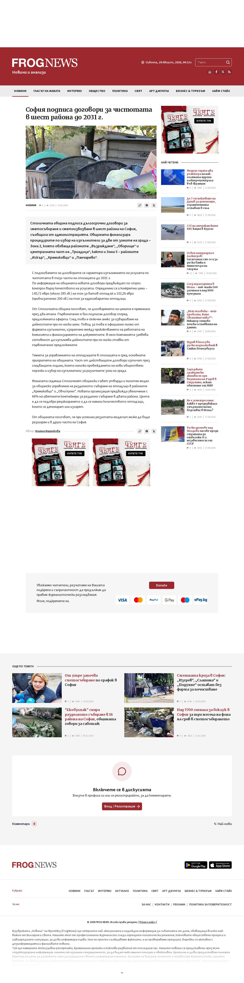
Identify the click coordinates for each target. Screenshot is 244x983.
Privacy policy (148, 922)
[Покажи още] (122, 973)
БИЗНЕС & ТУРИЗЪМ (198, 891)
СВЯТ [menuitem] (138, 91)
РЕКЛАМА (179, 904)
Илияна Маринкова (47, 431)
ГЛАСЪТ (89, 891)
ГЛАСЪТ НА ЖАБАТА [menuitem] (47, 91)
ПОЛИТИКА (140, 891)
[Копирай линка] (139, 205)
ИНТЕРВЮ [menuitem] (74, 91)
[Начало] (209, 71)
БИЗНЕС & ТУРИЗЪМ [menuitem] (190, 91)
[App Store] (220, 865)
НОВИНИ (31, 205)
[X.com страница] (222, 71)
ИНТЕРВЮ (104, 891)
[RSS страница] (229, 71)
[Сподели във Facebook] (146, 205)
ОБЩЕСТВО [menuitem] (97, 91)
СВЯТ (154, 891)
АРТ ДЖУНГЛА (171, 891)
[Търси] (228, 62)
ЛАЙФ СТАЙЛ (223, 891)
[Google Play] (196, 865)
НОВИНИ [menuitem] (20, 91)
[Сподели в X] (154, 205)
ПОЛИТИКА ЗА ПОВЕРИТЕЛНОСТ (210, 904)
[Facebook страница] (216, 71)
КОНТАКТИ (162, 904)
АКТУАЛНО (122, 891)
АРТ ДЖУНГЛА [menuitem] (159, 91)
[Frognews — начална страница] (34, 865)
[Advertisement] (122, 24)
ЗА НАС (146, 904)
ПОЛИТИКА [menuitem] (120, 91)
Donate (161, 585)
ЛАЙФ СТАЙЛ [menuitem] (221, 91)
